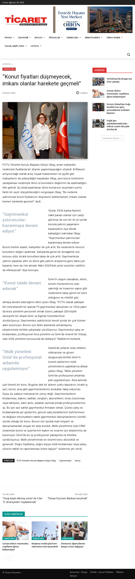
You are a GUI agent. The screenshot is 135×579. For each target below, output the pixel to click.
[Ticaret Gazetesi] (26, 20)
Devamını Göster (111, 138)
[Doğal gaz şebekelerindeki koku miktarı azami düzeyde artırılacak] (98, 123)
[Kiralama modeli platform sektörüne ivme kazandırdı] (45, 530)
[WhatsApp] (51, 477)
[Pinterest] (43, 477)
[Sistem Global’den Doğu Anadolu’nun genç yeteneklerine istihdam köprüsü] (98, 107)
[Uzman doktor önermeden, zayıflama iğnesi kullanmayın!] (15, 530)
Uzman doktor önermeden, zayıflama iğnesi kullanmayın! (15, 546)
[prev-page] (4, 558)
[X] (35, 477)
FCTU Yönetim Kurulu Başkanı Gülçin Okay (36, 460)
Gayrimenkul (65, 460)
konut (77, 460)
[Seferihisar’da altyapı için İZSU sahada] (98, 81)
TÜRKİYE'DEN (9, 69)
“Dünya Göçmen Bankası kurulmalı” (68, 498)
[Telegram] (59, 477)
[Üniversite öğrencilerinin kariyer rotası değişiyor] (74, 530)
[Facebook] (27, 477)
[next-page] (10, 558)
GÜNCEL (6, 64)
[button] (128, 54)
